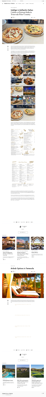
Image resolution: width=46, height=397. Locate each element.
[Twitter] (42, 393)
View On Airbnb (17, 304)
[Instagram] (43, 393)
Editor (13, 271)
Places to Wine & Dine (14, 7)
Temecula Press (9, 3)
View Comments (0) (22, 232)
